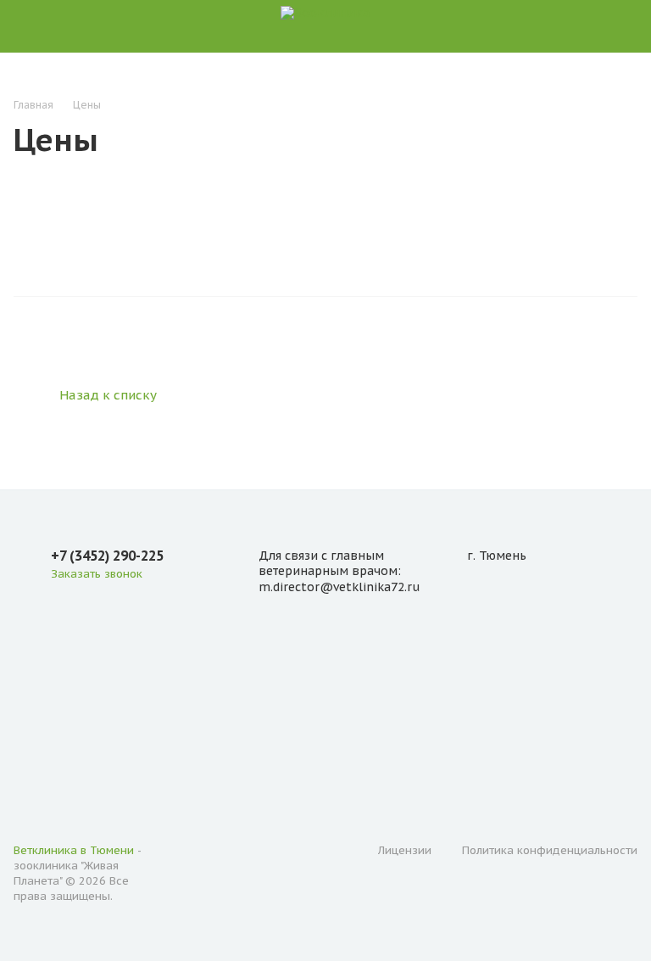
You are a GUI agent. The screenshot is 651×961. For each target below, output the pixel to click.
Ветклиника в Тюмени (74, 850)
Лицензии (404, 850)
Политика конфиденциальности (549, 850)
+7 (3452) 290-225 (107, 555)
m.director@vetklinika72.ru (339, 587)
